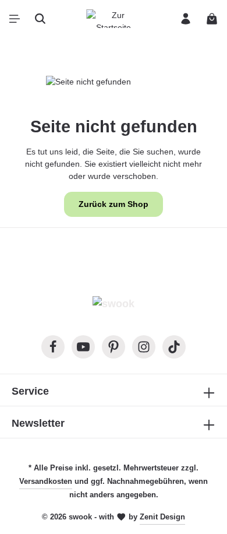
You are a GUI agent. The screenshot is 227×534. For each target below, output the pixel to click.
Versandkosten (45, 481)
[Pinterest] (113, 347)
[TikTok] (174, 347)
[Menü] (14, 18)
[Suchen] (40, 18)
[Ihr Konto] (185, 18)
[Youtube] (83, 347)
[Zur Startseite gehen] (113, 18)
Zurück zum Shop (113, 204)
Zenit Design (162, 516)
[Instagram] (143, 347)
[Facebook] (53, 347)
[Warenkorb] (212, 18)
